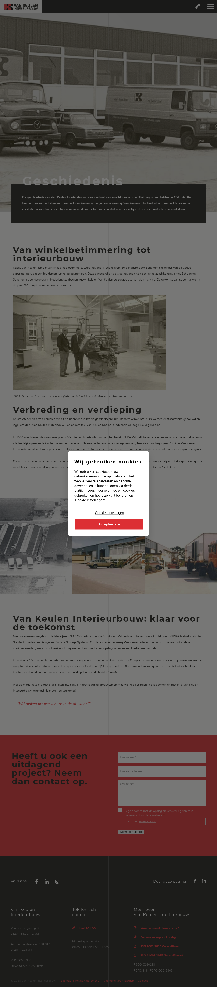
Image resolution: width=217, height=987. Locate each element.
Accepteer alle (109, 524)
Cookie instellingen (109, 513)
